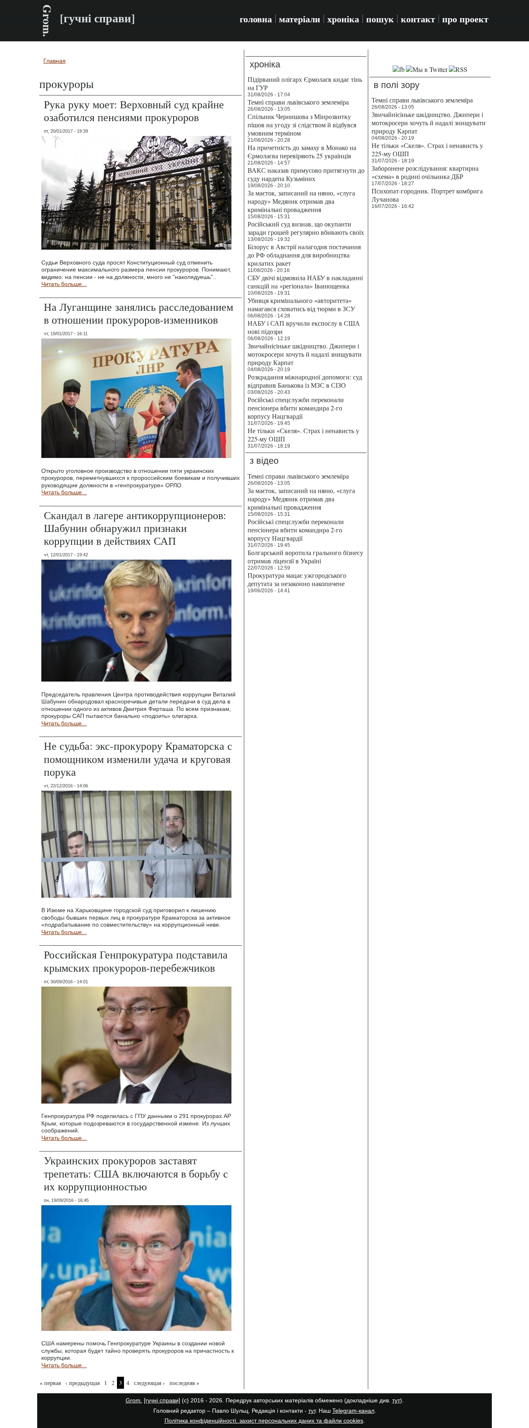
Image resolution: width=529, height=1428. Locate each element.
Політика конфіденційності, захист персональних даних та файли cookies (263, 1420)
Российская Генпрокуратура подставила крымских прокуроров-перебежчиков (136, 960)
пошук (380, 19)
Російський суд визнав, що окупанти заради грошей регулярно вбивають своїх (306, 227)
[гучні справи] (162, 1400)
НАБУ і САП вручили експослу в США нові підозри (304, 327)
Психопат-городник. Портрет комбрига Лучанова (427, 194)
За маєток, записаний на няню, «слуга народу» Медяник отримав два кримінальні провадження (301, 201)
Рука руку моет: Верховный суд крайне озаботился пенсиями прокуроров (134, 110)
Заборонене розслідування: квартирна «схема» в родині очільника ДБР (425, 172)
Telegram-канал (353, 1410)
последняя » (184, 1383)
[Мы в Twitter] (427, 69)
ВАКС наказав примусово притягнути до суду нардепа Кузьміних (306, 174)
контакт (418, 19)
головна (256, 19)
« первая (50, 1383)
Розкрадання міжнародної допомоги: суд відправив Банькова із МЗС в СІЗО (305, 380)
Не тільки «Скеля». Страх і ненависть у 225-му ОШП (303, 434)
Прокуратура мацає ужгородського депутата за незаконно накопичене (297, 579)
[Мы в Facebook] (399, 69)
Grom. (47, 21)
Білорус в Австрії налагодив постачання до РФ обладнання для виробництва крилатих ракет (304, 254)
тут (396, 1400)
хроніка (343, 19)
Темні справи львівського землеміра (298, 102)
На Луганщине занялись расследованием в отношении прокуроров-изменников (138, 313)
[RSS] (458, 69)
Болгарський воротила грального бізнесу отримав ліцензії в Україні (305, 556)
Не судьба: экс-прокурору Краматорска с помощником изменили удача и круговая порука (138, 758)
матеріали (299, 19)
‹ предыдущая (82, 1383)
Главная (54, 60)
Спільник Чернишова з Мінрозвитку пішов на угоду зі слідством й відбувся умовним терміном (302, 124)
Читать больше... (64, 284)
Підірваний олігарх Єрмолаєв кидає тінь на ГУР (305, 83)
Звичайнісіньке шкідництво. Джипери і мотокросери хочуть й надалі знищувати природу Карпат (305, 354)
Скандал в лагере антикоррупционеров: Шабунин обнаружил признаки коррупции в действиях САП (135, 528)
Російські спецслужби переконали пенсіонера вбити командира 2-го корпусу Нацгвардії (296, 407)
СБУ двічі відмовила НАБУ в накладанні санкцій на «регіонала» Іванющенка (305, 281)
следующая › (149, 1383)
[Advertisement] (430, 339)
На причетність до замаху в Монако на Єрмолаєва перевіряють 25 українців (302, 151)
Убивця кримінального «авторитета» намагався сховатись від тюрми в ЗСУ (301, 304)
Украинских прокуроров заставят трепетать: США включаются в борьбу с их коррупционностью (136, 1173)
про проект (465, 19)
